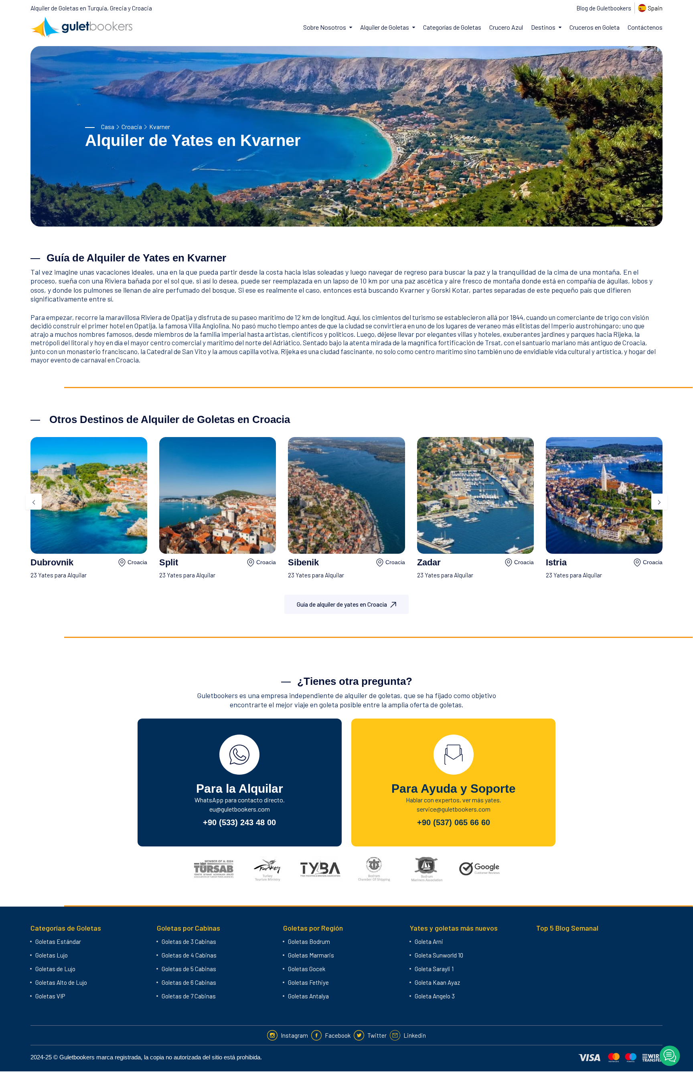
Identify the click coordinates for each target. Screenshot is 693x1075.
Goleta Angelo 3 (435, 996)
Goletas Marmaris (311, 955)
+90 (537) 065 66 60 (453, 822)
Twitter (377, 1035)
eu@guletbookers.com (239, 809)
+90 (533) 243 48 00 (239, 822)
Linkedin (414, 1035)
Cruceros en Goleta (594, 27)
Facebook (338, 1035)
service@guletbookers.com (453, 809)
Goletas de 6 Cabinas (189, 982)
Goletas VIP (50, 996)
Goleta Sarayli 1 (434, 968)
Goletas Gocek (306, 968)
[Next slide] (659, 502)
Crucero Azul (506, 27)
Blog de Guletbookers (603, 8)
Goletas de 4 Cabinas (189, 955)
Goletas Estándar (58, 941)
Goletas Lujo (51, 955)
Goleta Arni (429, 941)
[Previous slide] (34, 502)
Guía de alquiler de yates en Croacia (342, 604)
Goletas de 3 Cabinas (189, 941)
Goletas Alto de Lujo (61, 982)
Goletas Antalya (308, 996)
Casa (107, 126)
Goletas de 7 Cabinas (189, 996)
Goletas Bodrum (309, 941)
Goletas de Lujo (55, 968)
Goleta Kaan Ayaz (437, 982)
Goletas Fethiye (308, 982)
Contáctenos (645, 27)
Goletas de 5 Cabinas (189, 968)
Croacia (132, 126)
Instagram (294, 1035)
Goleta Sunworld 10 (439, 955)
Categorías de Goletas (452, 27)
